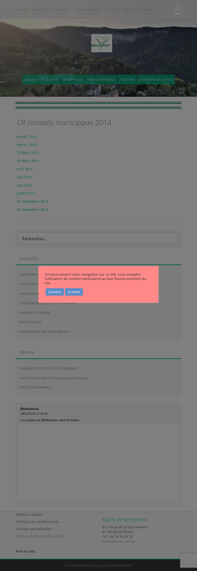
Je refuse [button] (74, 292)
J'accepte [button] (55, 292)
